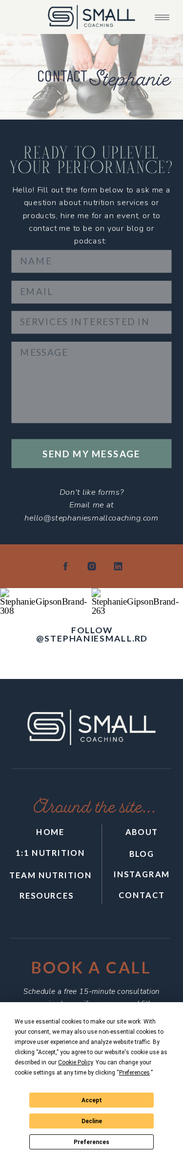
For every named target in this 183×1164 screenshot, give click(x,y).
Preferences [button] (134, 1072)
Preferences (91, 1142)
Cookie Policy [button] (75, 1062)
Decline (91, 1121)
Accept (91, 1100)
